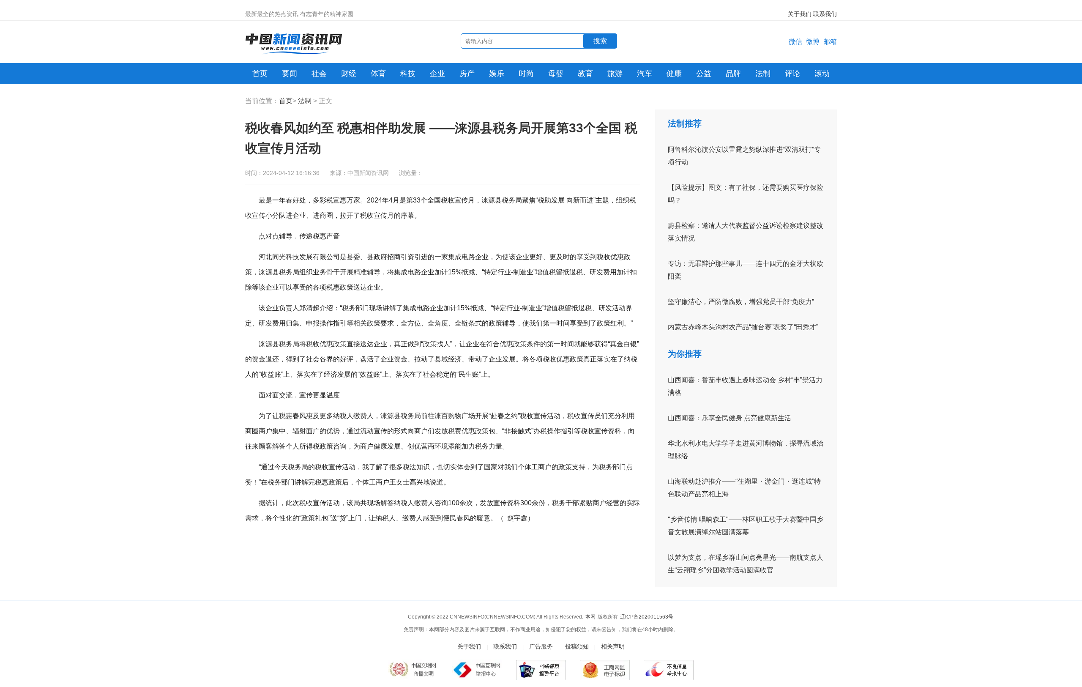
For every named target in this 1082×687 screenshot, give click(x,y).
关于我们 (800, 14)
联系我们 (825, 14)
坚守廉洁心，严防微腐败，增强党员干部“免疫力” (741, 301)
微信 (795, 41)
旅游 (615, 73)
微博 (813, 41)
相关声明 (613, 646)
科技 (407, 73)
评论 (792, 73)
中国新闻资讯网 (368, 173)
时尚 (526, 73)
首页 (260, 73)
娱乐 (496, 73)
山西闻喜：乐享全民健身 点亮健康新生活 (729, 418)
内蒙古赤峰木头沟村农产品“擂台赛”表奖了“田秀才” (743, 327)
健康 (674, 73)
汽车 (644, 73)
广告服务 (541, 646)
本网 (590, 617)
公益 (703, 73)
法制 (763, 73)
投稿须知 (577, 646)
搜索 (600, 40)
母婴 (555, 73)
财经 (348, 73)
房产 (467, 73)
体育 (378, 73)
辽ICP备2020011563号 (646, 617)
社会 (319, 73)
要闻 (289, 73)
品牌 (733, 73)
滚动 (822, 73)
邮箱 (830, 41)
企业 (437, 73)
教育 (585, 73)
